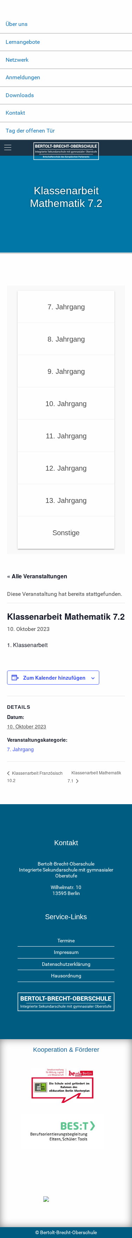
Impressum (66, 952)
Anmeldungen (23, 77)
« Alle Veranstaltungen (37, 576)
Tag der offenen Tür (30, 130)
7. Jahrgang (20, 749)
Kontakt (15, 112)
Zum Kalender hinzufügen (54, 677)
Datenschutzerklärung (66, 964)
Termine (66, 940)
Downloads (20, 95)
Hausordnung (66, 975)
